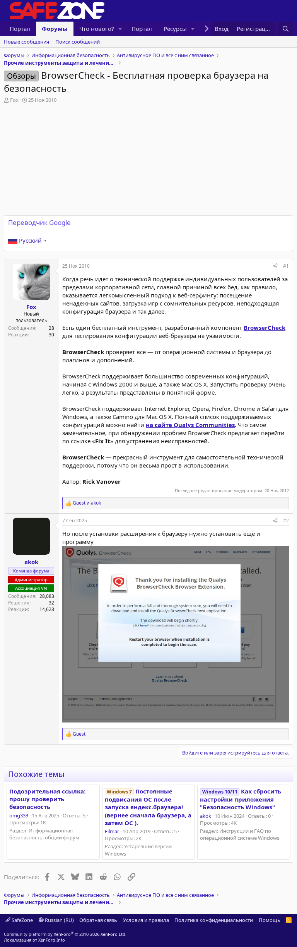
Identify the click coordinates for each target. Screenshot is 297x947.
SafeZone (21, 920)
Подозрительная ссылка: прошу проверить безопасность (47, 799)
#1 (286, 266)
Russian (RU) (59, 920)
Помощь (269, 920)
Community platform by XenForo (65, 934)
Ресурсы (175, 28)
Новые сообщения (26, 41)
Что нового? (96, 28)
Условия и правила (146, 920)
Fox (14, 99)
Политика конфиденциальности (213, 920)
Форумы (55, 28)
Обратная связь (98, 920)
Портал (20, 28)
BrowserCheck (264, 327)
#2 (286, 520)
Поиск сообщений (77, 41)
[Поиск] (285, 29)
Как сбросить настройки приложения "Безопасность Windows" (240, 799)
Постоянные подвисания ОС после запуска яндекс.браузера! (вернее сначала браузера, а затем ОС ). (148, 807)
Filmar (112, 831)
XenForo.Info (51, 940)
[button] (120, 29)
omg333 (18, 815)
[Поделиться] (275, 266)
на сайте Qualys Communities (190, 425)
